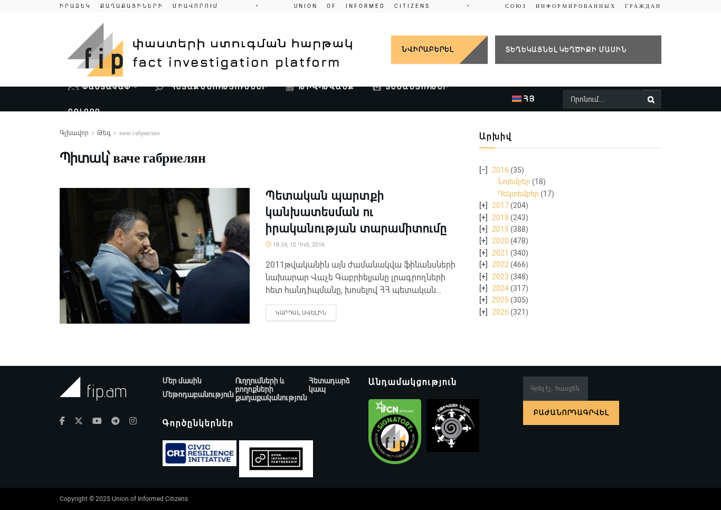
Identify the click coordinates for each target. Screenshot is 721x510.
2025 (500, 300)
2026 (500, 312)
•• (360, 6)
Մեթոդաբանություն (198, 394)
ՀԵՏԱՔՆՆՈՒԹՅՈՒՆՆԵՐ (218, 87)
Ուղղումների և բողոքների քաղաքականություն (271, 389)
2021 (500, 253)
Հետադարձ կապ (329, 384)
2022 (500, 264)
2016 (500, 170)
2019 (500, 229)
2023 (500, 276)
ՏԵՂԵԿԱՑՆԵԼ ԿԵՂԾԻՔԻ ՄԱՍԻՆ (566, 49)
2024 (500, 288)
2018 (500, 217)
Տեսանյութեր (417, 87)
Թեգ (104, 133)
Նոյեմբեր (514, 181)
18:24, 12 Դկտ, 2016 (298, 244)
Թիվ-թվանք (327, 87)
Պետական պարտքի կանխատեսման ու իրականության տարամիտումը (356, 212)
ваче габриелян (139, 133)
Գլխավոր (74, 133)
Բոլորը (84, 112)
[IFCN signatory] (394, 432)
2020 (500, 241)
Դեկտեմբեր (518, 194)
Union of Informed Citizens (150, 499)
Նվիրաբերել (427, 49)
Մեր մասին (182, 380)
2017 (500, 205)
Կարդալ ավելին (301, 312)
